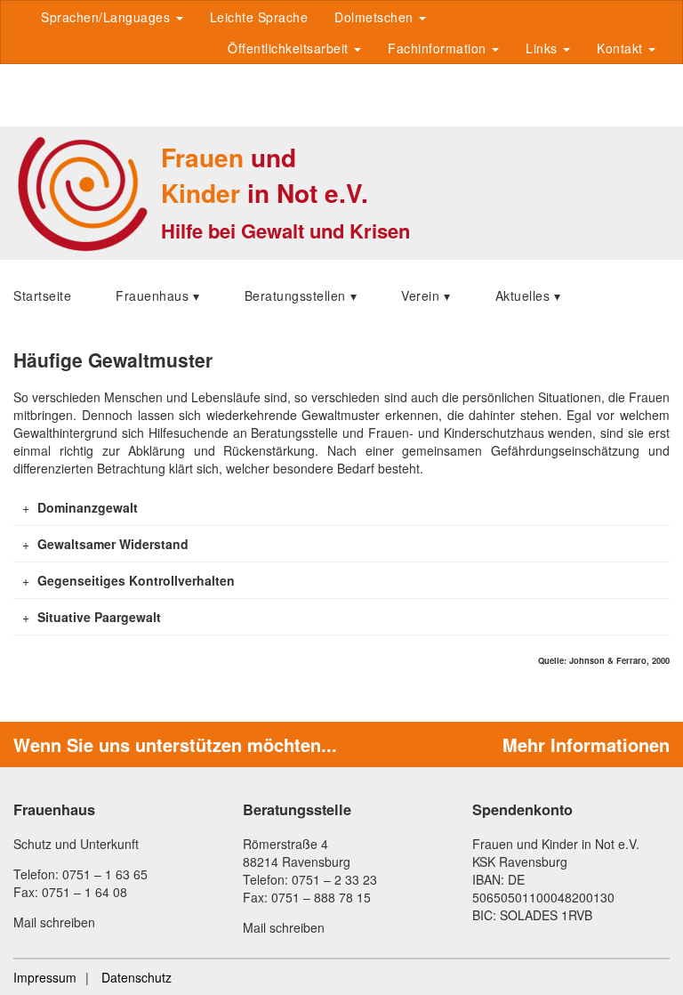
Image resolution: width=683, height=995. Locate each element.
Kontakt (622, 48)
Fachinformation (439, 48)
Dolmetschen (375, 17)
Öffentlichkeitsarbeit (290, 48)
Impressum (44, 977)
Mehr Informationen (586, 744)
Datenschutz (136, 977)
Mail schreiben (54, 922)
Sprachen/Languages (107, 17)
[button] (341, 507)
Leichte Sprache (259, 17)
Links (543, 48)
